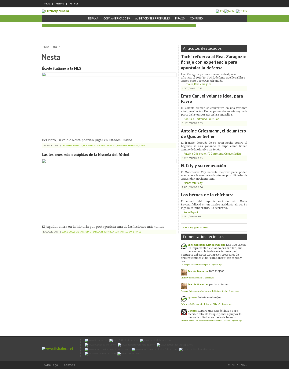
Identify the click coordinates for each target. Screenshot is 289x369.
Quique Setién (232, 154)
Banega (96, 231)
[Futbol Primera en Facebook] (229, 10)
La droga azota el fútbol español (195, 264)
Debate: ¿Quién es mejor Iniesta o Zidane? (200, 304)
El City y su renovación (203, 165)
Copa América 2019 (116, 18)
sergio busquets (70, 231)
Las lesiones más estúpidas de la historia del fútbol (85, 154)
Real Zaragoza (202, 84)
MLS (85, 145)
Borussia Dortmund (195, 119)
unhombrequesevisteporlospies (206, 244)
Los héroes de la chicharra (207, 195)
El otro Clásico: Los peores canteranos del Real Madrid (205, 320)
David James (135, 231)
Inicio (47, 3)
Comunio (196, 18)
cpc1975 (193, 297)
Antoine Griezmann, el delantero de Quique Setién (213, 133)
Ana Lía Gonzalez (198, 271)
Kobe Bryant (191, 212)
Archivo (60, 3)
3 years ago (208, 278)
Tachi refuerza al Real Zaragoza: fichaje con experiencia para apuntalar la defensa (213, 62)
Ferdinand (106, 231)
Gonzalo (193, 310)
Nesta (56, 46)
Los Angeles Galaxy (106, 145)
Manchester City (193, 183)
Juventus (77, 145)
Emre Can (213, 119)
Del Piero (67, 145)
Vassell (124, 231)
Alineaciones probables (152, 18)
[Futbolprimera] (55, 10)
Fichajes (188, 84)
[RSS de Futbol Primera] (220, 10)
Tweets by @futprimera (195, 227)
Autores (74, 3)
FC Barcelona (215, 154)
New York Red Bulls (127, 145)
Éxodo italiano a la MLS (61, 68)
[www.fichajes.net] (57, 348)
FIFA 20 (180, 18)
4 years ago (227, 304)
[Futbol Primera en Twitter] (241, 10)
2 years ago (217, 264)
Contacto (69, 365)
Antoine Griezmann (195, 154)
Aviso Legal (51, 365)
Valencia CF (86, 231)
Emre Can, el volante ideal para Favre (212, 98)
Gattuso (92, 145)
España (93, 18)
